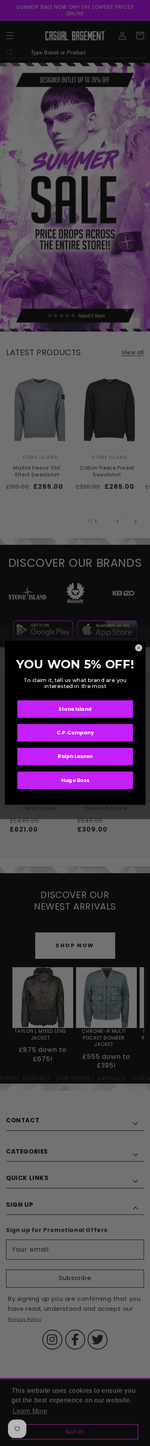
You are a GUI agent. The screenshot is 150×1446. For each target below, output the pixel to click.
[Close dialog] (138, 648)
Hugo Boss (75, 780)
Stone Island (75, 709)
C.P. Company (75, 732)
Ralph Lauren (75, 756)
